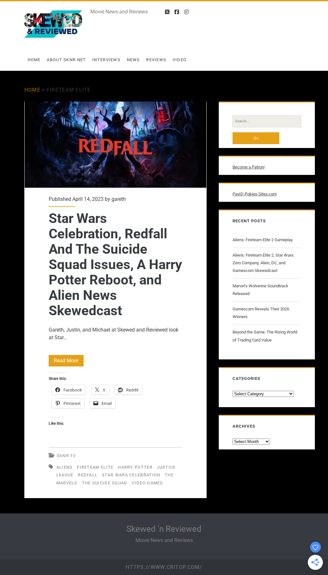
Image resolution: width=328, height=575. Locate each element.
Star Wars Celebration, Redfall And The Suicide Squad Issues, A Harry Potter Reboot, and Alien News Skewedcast (115, 145)
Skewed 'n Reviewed (164, 529)
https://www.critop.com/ (164, 567)
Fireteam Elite (95, 467)
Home (34, 59)
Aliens (64, 467)
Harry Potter (135, 467)
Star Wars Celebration (131, 474)
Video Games (147, 483)
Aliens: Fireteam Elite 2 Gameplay (263, 239)
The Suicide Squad (104, 483)
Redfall (87, 474)
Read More (69, 361)
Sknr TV (66, 455)
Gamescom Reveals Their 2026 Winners (261, 313)
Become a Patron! (249, 167)
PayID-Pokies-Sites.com (255, 194)
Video (180, 59)
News (133, 59)
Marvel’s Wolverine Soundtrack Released (260, 289)
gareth (118, 199)
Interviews (106, 59)
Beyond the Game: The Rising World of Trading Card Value (265, 336)
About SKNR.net (66, 59)
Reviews (156, 59)
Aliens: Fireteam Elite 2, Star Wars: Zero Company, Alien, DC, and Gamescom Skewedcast (263, 263)
